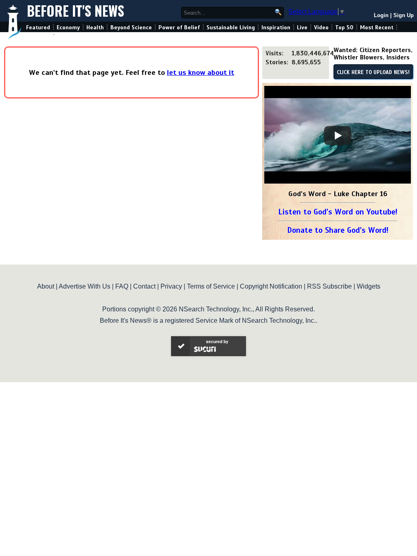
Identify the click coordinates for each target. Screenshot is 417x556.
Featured (38, 27)
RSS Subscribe (329, 286)
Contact (144, 286)
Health (95, 27)
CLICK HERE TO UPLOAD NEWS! (373, 72)
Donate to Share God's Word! (337, 230)
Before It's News (75, 11)
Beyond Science (131, 27)
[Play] (337, 135)
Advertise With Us (84, 286)
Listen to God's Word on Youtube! (337, 212)
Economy (68, 27)
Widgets (368, 286)
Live (302, 27)
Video (321, 27)
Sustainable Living (230, 27)
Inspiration (275, 27)
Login (381, 15)
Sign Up (403, 15)
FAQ (121, 286)
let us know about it (200, 72)
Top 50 (344, 27)
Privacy (171, 286)
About (45, 286)
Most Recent (376, 27)
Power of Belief (179, 27)
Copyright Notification (271, 286)
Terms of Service (211, 286)
